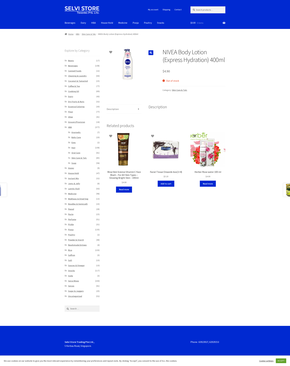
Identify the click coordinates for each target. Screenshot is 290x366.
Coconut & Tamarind (78, 81)
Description (113, 109)
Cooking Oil (73, 91)
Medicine (122, 22)
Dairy (83, 22)
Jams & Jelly (74, 183)
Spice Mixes (73, 281)
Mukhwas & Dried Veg (78, 198)
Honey (71, 168)
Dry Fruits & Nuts (76, 101)
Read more (124, 189)
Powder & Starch (76, 239)
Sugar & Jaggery (76, 291)
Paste (70, 214)
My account (153, 9)
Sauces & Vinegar (76, 265)
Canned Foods (74, 71)
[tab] (124, 109)
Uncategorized (75, 296)
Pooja (136, 22)
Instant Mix (73, 178)
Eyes (73, 142)
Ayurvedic (76, 132)
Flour (70, 111)
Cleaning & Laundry (77, 76)
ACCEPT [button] (281, 360)
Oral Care (75, 152)
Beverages (70, 22)
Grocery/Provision (76, 122)
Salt (70, 260)
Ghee (70, 117)
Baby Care (76, 137)
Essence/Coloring (76, 106)
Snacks (160, 22)
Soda (70, 275)
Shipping (166, 9)
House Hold (107, 22)
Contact (178, 9)
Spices (71, 286)
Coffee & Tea (74, 86)
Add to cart (166, 183)
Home (71, 34)
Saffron (71, 255)
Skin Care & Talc (89, 34)
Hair (73, 147)
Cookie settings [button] (266, 360)
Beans (71, 60)
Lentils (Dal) (74, 188)
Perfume (72, 219)
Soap (73, 163)
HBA (93, 22)
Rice (70, 250)
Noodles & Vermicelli (78, 204)
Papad (71, 209)
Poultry (148, 22)
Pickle (71, 224)
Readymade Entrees (77, 245)
